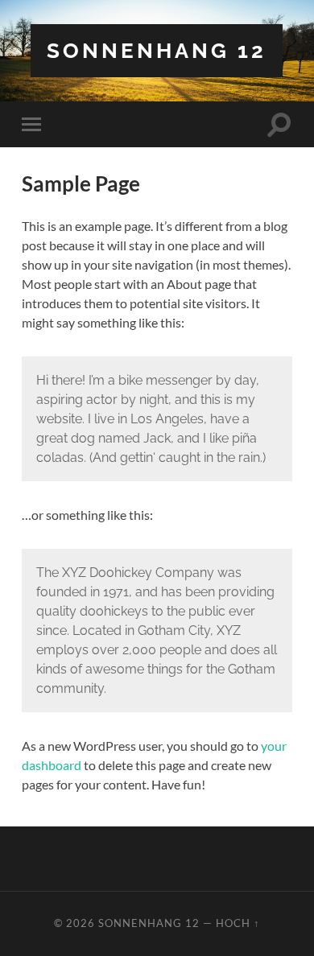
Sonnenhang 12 (156, 50)
